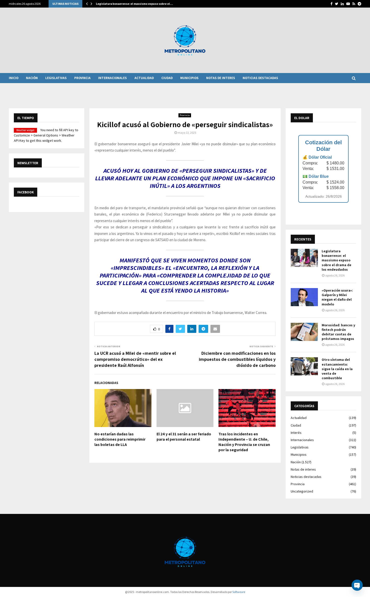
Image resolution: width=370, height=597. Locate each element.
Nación (32, 78)
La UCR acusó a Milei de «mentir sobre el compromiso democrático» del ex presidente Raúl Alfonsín (135, 359)
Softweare (238, 592)
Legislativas (56, 78)
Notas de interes (220, 78)
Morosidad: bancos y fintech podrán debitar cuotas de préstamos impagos (338, 332)
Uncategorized (302, 491)
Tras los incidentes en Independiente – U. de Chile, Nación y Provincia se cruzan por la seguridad (244, 441)
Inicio (13, 78)
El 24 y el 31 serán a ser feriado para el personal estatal (184, 436)
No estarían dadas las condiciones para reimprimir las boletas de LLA (119, 439)
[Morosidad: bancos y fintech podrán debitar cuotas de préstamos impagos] (304, 332)
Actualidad (144, 78)
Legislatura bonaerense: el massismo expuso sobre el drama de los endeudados (336, 260)
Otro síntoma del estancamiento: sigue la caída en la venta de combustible (337, 368)
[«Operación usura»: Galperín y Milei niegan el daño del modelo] (304, 297)
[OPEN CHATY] (357, 585)
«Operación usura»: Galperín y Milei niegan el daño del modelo (337, 297)
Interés (296, 432)
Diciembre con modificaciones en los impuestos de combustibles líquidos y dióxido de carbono (237, 359)
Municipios (189, 78)
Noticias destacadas (260, 78)
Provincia (82, 78)
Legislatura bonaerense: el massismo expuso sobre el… (134, 4)
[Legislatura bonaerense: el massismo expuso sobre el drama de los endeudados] (304, 258)
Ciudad (167, 78)
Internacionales (112, 78)
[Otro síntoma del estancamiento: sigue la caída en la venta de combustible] (304, 366)
